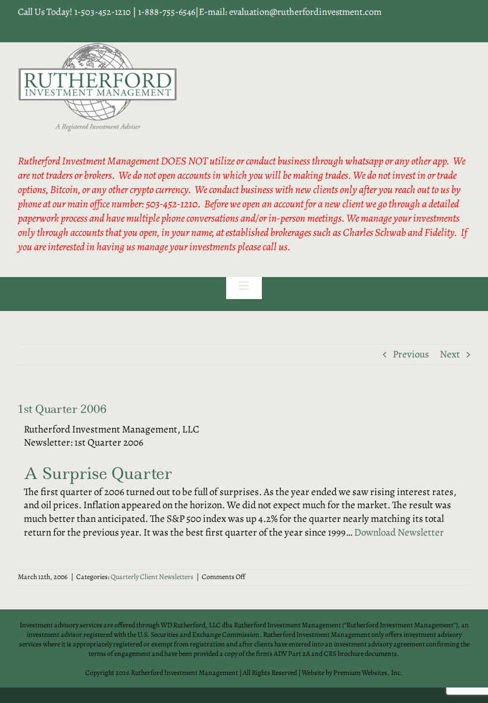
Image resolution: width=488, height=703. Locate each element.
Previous (411, 354)
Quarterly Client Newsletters (152, 576)
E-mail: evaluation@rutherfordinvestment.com (290, 11)
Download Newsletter (399, 532)
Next (450, 354)
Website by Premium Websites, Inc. (352, 672)
